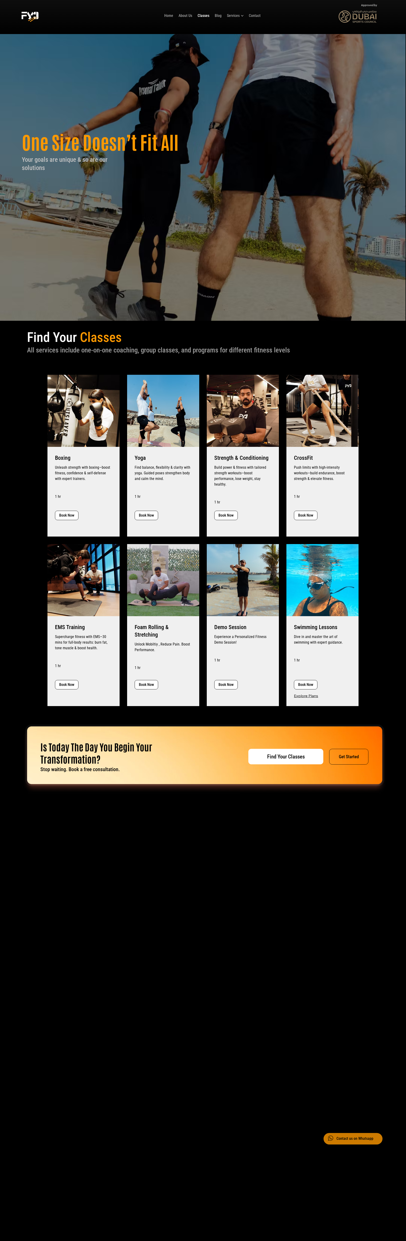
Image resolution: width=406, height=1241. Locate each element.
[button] (66, 515)
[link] (83, 458)
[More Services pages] (242, 16)
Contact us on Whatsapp (354, 1138)
